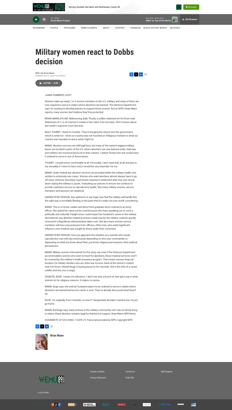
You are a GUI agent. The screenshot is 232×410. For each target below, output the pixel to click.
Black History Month (155, 28)
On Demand (39, 28)
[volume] (44, 19)
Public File (130, 378)
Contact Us (130, 372)
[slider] (48, 19)
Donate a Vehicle (97, 372)
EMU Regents (166, 372)
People (54, 28)
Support (120, 28)
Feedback (135, 28)
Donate (192, 7)
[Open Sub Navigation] (47, 28)
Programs (69, 28)
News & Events (89, 28)
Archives (175, 28)
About (106, 28)
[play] (36, 19)
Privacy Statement (98, 378)
